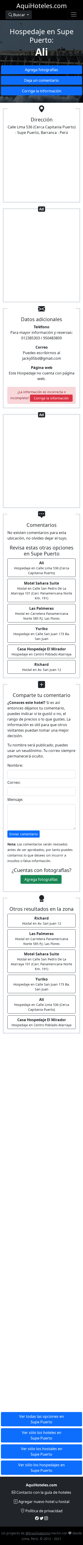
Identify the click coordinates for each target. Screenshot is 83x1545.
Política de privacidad (43, 1510)
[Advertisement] (41, 256)
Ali (41, 51)
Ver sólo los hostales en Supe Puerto (41, 1451)
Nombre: (15, 765)
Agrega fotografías (41, 69)
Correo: (14, 782)
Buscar (19, 14)
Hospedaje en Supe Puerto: (42, 36)
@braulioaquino (38, 1533)
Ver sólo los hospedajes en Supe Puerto (41, 1467)
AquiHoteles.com (41, 5)
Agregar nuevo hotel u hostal (43, 1501)
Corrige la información (41, 91)
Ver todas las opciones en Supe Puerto (41, 1419)
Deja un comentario (41, 80)
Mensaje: (15, 799)
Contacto (43, 1492)
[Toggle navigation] (73, 14)
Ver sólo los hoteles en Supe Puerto (41, 1435)
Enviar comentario (23, 834)
